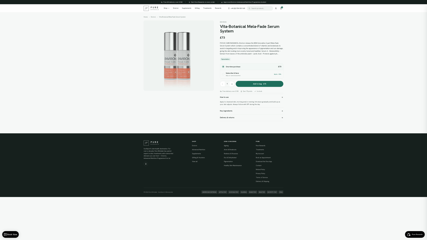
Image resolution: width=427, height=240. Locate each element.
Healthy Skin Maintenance (233, 165)
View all (194, 161)
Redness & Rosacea (231, 154)
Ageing (226, 146)
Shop (165, 8)
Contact (258, 165)
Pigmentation (225, 59)
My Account (260, 154)
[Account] (276, 8)
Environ (175, 8)
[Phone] (146, 164)
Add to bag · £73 (259, 84)
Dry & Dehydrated (230, 158)
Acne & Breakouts (230, 150)
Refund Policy (260, 169)
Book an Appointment (263, 158)
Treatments (207, 8)
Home (146, 17)
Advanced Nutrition (198, 150)
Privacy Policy (260, 173)
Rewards (218, 8)
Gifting (197, 8)
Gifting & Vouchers (198, 158)
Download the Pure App (264, 161)
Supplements (186, 8)
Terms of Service (262, 177)
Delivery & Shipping (262, 181)
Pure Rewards (260, 146)
